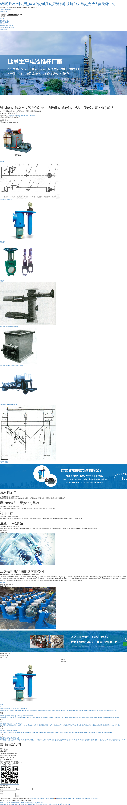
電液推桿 (32, 115)
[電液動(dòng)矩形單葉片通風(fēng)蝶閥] (18, 346)
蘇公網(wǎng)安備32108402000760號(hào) (69, 798)
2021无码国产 (44, 804)
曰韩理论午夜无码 (34, 804)
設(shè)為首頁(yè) (5, 9)
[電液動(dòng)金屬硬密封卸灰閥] (28, 303)
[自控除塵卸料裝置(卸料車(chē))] (18, 385)
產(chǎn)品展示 (4, 22)
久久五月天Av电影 (54, 804)
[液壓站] (18, 142)
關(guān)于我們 (4, 20)
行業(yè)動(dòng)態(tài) (7, 27)
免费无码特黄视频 (65, 804)
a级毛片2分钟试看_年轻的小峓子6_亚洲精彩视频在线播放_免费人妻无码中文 (57, 3)
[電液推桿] (23, 220)
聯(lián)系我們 (4, 11)
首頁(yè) (2, 18)
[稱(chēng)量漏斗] (28, 433)
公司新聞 (2, 24)
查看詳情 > (3, 582)
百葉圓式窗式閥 (12, 115)
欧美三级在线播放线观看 (22, 804)
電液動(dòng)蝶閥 (23, 115)
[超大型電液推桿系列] (30, 180)
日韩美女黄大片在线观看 (7, 804)
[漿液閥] (18, 261)
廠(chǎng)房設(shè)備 (6, 26)
